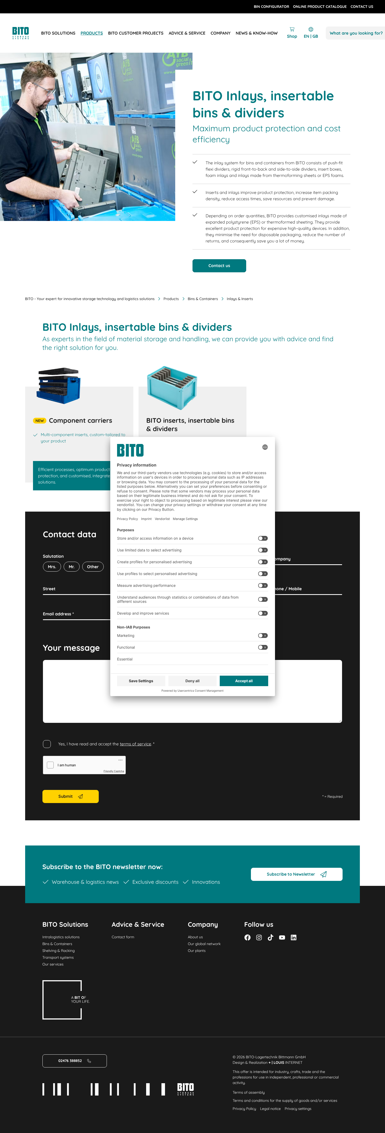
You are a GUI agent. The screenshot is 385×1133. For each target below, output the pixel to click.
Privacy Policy (244, 1108)
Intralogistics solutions (61, 937)
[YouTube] (282, 937)
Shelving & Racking (58, 950)
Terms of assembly (249, 1092)
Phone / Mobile (286, 588)
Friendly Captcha (114, 771)
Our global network (204, 943)
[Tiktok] (270, 937)
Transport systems (58, 957)
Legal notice (270, 1108)
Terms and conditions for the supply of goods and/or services (285, 1100)
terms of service (135, 743)
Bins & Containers (203, 298)
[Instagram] (259, 937)
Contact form (123, 937)
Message (51, 665)
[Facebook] (247, 937)
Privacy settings (298, 1108)
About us (195, 937)
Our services (53, 964)
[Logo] (26, 33)
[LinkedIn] (293, 937)
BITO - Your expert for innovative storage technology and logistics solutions (90, 298)
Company (281, 558)
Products (171, 298)
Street (49, 588)
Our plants (197, 950)
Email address (58, 613)
